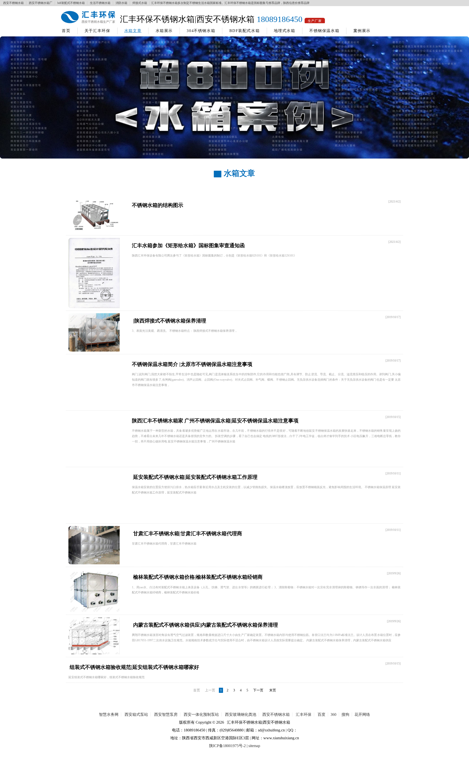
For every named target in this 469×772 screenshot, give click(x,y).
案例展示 (362, 31)
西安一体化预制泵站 (201, 714)
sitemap (254, 746)
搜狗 (345, 714)
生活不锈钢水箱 (100, 3)
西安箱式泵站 (136, 714)
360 (333, 714)
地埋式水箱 (284, 31)
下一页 (258, 690)
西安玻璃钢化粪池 (240, 714)
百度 (321, 714)
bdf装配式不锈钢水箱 (71, 3)
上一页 (210, 690)
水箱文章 (132, 31)
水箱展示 (164, 31)
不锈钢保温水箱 (324, 31)
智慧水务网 (108, 714)
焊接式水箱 (139, 3)
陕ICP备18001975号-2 (227, 746)
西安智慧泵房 (166, 714)
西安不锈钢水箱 (13, 3)
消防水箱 (121, 3)
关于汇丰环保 (97, 31)
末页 (272, 690)
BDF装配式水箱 (244, 31)
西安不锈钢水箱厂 (40, 3)
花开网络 (362, 714)
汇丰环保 (303, 714)
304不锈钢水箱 (201, 31)
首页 (66, 31)
